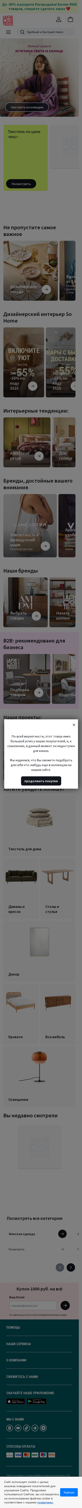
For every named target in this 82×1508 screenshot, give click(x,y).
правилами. (45, 1502)
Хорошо (68, 1492)
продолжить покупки (41, 781)
